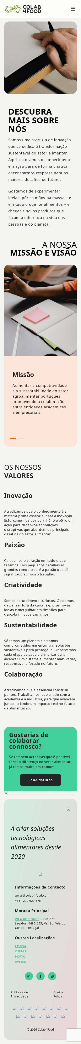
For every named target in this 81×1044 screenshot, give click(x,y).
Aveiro (20, 962)
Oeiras (20, 951)
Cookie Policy (58, 994)
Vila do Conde (27, 919)
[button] (13, 438)
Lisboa (20, 946)
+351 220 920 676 (28, 901)
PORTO (20, 956)
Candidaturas (40, 780)
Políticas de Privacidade (19, 994)
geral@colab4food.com (32, 895)
